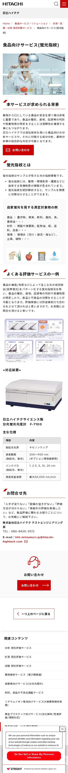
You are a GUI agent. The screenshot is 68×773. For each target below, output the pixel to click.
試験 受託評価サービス (18, 665)
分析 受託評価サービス (18, 648)
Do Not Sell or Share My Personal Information (34, 756)
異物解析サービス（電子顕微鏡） (24, 674)
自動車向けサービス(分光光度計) (24, 683)
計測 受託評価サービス (18, 657)
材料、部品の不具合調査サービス (24, 692)
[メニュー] (64, 4)
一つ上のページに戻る (35, 614)
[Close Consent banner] (62, 729)
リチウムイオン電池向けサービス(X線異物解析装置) (33, 703)
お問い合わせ (21, 150)
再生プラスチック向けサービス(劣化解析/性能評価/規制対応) (33, 716)
